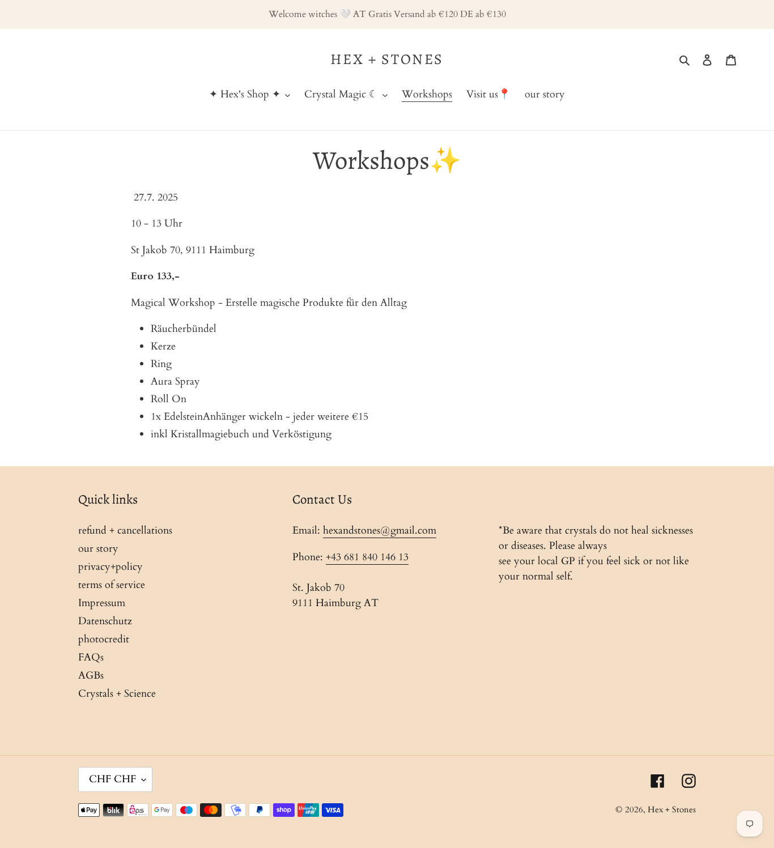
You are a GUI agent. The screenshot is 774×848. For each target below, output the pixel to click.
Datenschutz (105, 621)
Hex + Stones (387, 59)
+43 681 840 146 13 (367, 557)
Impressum (101, 603)
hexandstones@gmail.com (379, 530)
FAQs (91, 657)
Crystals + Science (117, 694)
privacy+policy (110, 567)
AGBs (91, 675)
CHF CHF (112, 779)
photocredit (103, 639)
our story (98, 549)
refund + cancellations (125, 530)
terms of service (111, 585)
